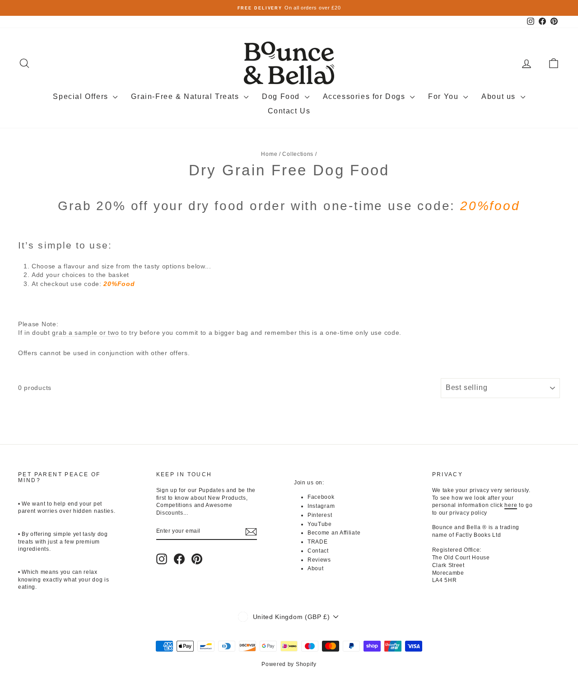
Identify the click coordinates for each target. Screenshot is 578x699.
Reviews (319, 560)
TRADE (318, 542)
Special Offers (82, 96)
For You (444, 96)
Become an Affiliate (334, 533)
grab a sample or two (85, 332)
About (316, 568)
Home (269, 154)
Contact (318, 551)
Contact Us (289, 111)
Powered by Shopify (289, 664)
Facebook (321, 497)
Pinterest (320, 515)
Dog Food (282, 96)
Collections (297, 154)
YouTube (320, 524)
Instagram (321, 506)
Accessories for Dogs (365, 96)
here (510, 505)
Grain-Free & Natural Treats (186, 96)
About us (499, 96)
